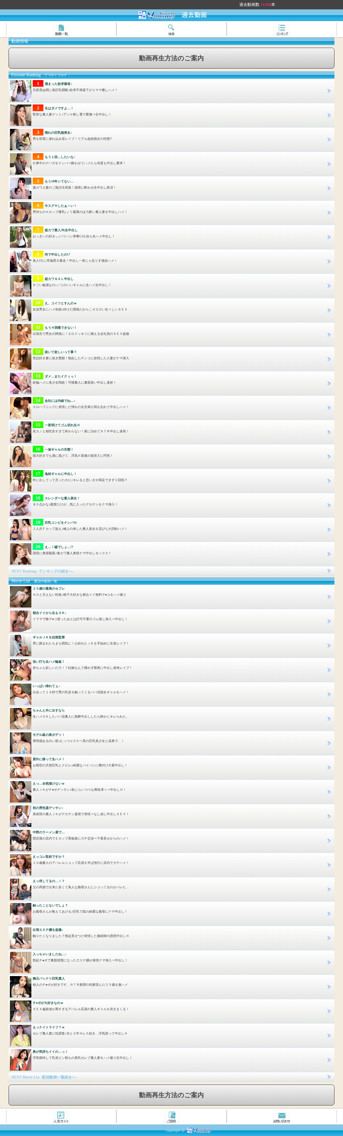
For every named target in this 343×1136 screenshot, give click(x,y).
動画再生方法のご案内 (171, 58)
